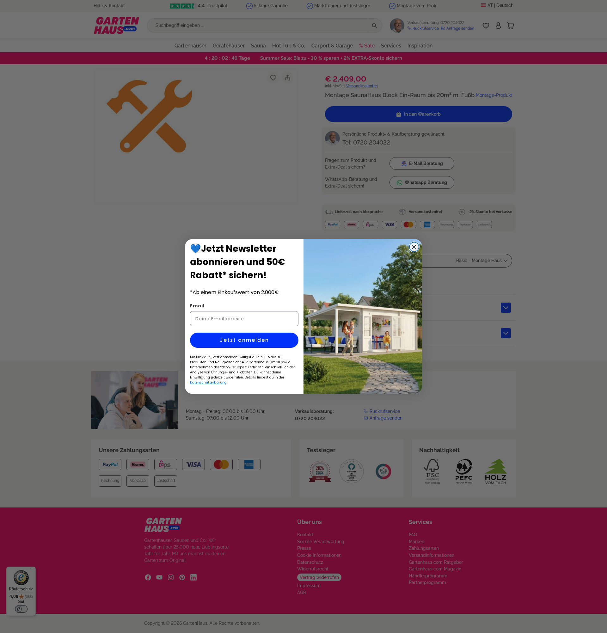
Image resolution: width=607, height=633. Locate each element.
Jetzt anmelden (244, 340)
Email (197, 306)
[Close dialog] (414, 247)
